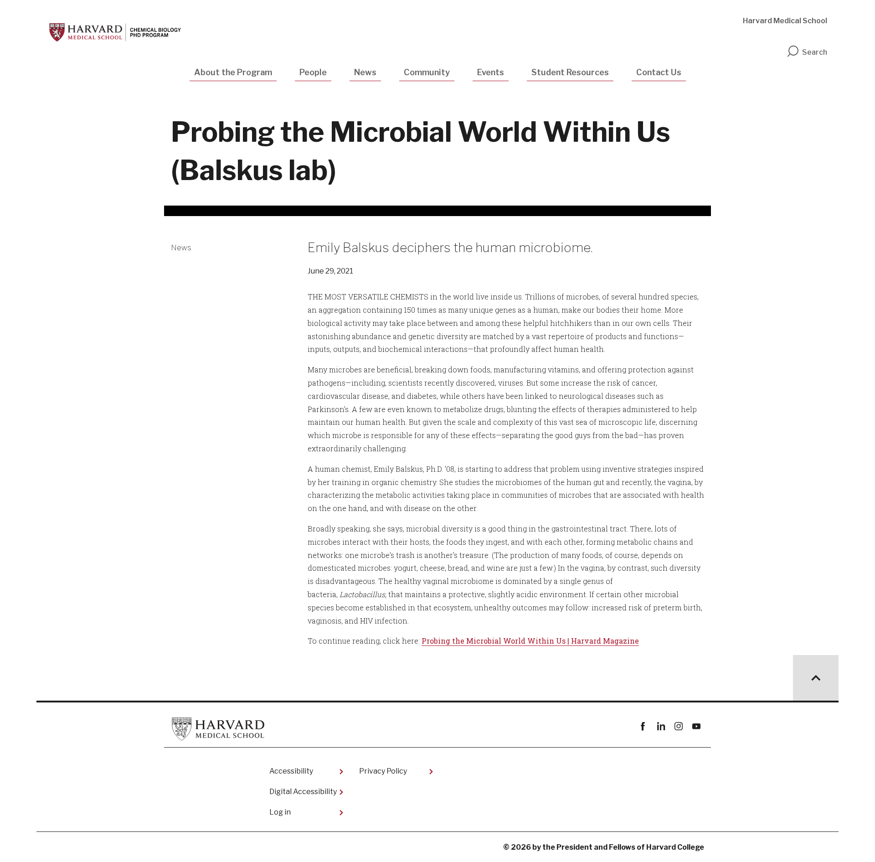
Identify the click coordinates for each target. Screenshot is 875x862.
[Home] (116, 32)
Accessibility (291, 771)
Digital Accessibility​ (303, 791)
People (313, 72)
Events (490, 72)
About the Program (233, 72)
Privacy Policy (383, 771)
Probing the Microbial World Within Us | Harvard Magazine (530, 640)
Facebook (643, 726)
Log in (280, 812)
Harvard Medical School (785, 20)
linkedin (661, 726)
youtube (696, 726)
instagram (678, 726)
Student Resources (570, 72)
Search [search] (814, 52)
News (365, 72)
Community (427, 72)
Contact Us (658, 72)
